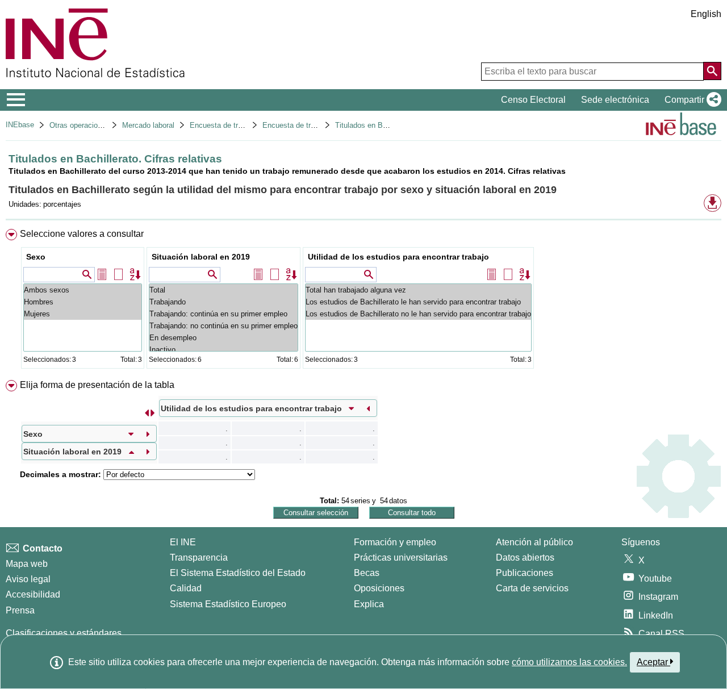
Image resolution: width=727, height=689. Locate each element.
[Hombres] (82, 302)
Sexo (35, 256)
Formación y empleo (395, 542)
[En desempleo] (223, 338)
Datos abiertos (525, 557)
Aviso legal (28, 579)
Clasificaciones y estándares (64, 633)
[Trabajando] (223, 302)
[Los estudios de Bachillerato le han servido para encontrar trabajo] (418, 302)
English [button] (706, 14)
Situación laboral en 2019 (201, 256)
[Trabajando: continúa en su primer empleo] (223, 314)
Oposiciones (379, 588)
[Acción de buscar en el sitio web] (712, 71)
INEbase (20, 124)
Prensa (20, 610)
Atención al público (534, 542)
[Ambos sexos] (82, 290)
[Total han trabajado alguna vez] (418, 290)
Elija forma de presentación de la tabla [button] (97, 385)
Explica (369, 604)
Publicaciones (524, 573)
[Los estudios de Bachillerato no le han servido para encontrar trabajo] (418, 314)
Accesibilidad (33, 594)
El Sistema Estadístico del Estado (238, 573)
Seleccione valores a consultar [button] (82, 234)
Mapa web (27, 564)
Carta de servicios (532, 588)
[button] (690, 100)
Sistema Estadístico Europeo (228, 604)
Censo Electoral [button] (533, 100)
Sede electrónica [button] (615, 100)
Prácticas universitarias (401, 557)
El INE (183, 542)
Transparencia (199, 557)
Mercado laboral (148, 125)
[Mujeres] (82, 314)
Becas (366, 573)
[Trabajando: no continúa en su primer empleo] (223, 326)
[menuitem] (363, 301)
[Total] (223, 290)
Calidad (186, 588)
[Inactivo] (223, 350)
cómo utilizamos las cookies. (569, 662)
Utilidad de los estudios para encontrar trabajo (398, 256)
